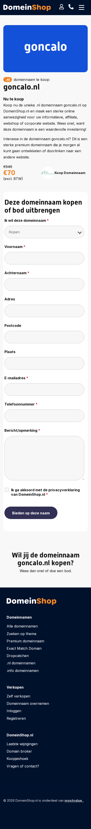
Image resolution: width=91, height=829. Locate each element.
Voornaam (14, 246)
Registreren (16, 718)
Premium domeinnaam (25, 641)
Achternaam (16, 273)
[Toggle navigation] (82, 7)
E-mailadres (16, 378)
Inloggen (14, 711)
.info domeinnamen (23, 670)
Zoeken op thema (21, 633)
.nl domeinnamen (21, 663)
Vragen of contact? (23, 766)
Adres (9, 299)
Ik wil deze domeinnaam (26, 220)
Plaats (9, 352)
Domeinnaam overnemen (28, 703)
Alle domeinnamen (22, 626)
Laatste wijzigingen (22, 744)
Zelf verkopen (18, 696)
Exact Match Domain (24, 648)
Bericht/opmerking (22, 430)
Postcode (12, 325)
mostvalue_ (73, 800)
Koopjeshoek (17, 758)
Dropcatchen (18, 655)
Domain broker (19, 751)
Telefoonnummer (21, 404)
